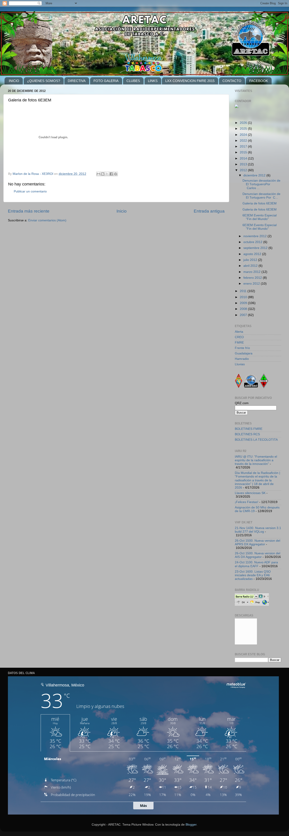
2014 (244, 158)
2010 (244, 297)
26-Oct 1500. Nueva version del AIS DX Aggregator (257, 555)
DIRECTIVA (77, 81)
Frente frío (242, 348)
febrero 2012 (253, 277)
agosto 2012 (252, 254)
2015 (244, 152)
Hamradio (242, 359)
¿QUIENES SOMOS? (43, 81)
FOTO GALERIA (106, 81)
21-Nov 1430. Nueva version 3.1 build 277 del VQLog (258, 529)
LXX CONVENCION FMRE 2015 (189, 81)
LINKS (153, 81)
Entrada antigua (209, 211)
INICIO (14, 81)
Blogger (191, 824)
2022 (244, 140)
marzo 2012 (252, 272)
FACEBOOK (258, 81)
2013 (244, 164)
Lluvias (240, 364)
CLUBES (133, 81)
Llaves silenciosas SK (250, 493)
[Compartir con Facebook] (111, 174)
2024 (244, 134)
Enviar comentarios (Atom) (47, 220)
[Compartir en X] (107, 174)
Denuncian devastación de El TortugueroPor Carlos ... (261, 184)
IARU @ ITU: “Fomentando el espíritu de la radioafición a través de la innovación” (256, 460)
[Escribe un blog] (102, 174)
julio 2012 (250, 260)
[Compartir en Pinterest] (115, 174)
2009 (244, 303)
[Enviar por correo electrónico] (98, 174)
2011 (243, 291)
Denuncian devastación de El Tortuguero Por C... (261, 195)
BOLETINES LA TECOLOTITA (256, 439)
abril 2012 (251, 265)
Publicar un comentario (30, 191)
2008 (244, 309)
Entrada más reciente (28, 211)
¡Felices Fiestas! (246, 502)
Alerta (239, 331)
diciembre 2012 (254, 175)
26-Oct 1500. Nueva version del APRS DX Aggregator (257, 542)
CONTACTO (231, 81)
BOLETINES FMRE (248, 429)
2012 (244, 170)
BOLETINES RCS (247, 434)
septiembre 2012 (255, 248)
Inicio (122, 211)
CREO (239, 337)
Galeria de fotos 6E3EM (259, 203)
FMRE (239, 342)
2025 (244, 128)
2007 (244, 315)
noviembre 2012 (255, 236)
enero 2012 (252, 283)
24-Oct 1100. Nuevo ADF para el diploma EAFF (256, 564)
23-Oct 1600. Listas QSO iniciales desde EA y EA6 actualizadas (253, 575)
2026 (244, 122)
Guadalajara (243, 353)
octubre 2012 (253, 242)
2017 (244, 146)
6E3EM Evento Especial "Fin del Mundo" (259, 217)
